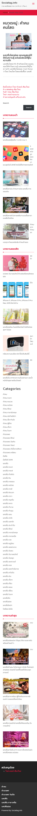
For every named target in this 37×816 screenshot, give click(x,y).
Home (5, 12)
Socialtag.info (9, 2)
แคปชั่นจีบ (6, 598)
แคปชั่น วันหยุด (8, 558)
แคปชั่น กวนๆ (8, 467)
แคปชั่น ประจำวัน (9, 525)
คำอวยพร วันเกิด (9, 441)
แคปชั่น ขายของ (9, 481)
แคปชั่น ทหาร (7, 503)
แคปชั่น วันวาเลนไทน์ (10, 554)
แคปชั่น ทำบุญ (8, 510)
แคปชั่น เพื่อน (8, 590)
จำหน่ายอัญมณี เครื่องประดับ (14, 97)
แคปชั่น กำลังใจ (8, 474)
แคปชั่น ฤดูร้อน (8, 543)
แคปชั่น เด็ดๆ (8, 579)
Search (6, 103)
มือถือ (5, 456)
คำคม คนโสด (8, 405)
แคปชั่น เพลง (7, 587)
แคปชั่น (5, 463)
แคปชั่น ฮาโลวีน (8, 572)
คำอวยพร (6, 434)
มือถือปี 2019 (8, 459)
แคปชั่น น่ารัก (7, 518)
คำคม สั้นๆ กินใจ (9, 419)
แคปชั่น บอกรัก (8, 521)
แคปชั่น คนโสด (8, 485)
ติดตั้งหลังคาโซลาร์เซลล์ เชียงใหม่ (16, 87)
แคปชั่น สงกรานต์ (9, 561)
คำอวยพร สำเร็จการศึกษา (12, 448)
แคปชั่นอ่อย (7, 601)
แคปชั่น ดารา (7, 496)
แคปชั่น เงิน (7, 576)
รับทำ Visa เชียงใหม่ (11, 92)
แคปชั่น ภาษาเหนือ (9, 536)
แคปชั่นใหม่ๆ (7, 605)
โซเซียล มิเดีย (8, 609)
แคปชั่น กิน (7, 478)
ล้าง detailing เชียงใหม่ (12, 89)
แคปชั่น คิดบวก (8, 492)
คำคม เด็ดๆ (7, 427)
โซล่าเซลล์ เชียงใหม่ (13, 771)
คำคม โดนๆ (7, 430)
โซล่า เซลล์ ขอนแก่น (11, 95)
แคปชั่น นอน (7, 514)
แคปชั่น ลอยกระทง (9, 547)
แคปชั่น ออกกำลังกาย (11, 569)
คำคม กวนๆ (7, 398)
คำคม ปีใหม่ (7, 408)
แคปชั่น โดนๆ (8, 594)
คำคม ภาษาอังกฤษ (9, 412)
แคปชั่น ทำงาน (8, 507)
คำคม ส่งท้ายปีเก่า (9, 416)
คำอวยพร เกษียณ (9, 452)
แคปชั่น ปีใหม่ (7, 528)
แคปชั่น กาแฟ (8, 470)
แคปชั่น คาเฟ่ (7, 489)
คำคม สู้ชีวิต (7, 423)
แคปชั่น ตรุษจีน (8, 499)
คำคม (5, 394)
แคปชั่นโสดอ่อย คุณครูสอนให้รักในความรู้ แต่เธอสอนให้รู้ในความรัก (17, 57)
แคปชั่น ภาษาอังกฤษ (10, 532)
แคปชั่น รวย (7, 539)
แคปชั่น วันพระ (8, 550)
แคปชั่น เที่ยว (7, 583)
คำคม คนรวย (7, 401)
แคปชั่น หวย (7, 565)
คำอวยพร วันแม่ (9, 445)
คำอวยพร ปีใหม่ (8, 438)
